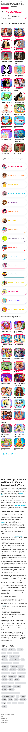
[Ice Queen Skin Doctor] (6, 428)
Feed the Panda (5, 75)
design (17, 693)
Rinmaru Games (13, 265)
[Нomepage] (14, 12)
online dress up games (17, 666)
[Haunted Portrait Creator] (19, 56)
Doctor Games (12, 247)
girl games (12, 649)
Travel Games (12, 256)
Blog (2, 716)
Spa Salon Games (13, 274)
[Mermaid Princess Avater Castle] (19, 428)
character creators (15, 490)
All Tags (4, 706)
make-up (4, 659)
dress (9, 703)
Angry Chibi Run (18, 38)
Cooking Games (13, 229)
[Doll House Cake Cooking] (6, 442)
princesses (21, 676)
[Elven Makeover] (19, 147)
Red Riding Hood (18, 50)
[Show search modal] (3, 12)
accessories (21, 669)
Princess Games (13, 184)
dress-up (20, 649)
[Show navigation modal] (25, 12)
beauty (17, 679)
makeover (4, 669)
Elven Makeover (18, 153)
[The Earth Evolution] (6, 96)
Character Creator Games (16, 193)
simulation (13, 669)
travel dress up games (20, 505)
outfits (4, 676)
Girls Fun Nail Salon (6, 139)
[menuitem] (3, 12)
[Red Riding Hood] (19, 44)
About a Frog (4, 372)
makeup (16, 663)
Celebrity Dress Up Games (16, 283)
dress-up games (14, 659)
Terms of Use (4, 720)
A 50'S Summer (5, 114)
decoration (5, 666)
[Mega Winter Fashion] (6, 56)
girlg (3, 703)
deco (11, 679)
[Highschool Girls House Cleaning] (19, 69)
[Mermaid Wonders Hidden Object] (19, 134)
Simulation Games (14, 300)
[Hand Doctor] (19, 415)
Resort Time (4, 50)
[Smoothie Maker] (6, 378)
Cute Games (12, 220)
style (13, 673)
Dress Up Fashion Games (16, 175)
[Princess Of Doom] (19, 96)
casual (11, 683)
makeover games (6, 663)
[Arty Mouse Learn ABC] (19, 120)
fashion (4, 649)
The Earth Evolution (6, 102)
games (21, 703)
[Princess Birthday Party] (6, 352)
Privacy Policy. (14, 6)
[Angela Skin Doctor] (19, 352)
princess (16, 653)
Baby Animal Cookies (19, 114)
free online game (14, 656)
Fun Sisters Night (5, 397)
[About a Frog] (6, 366)
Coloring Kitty (17, 409)
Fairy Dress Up (5, 153)
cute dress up (21, 673)
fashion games (18, 536)
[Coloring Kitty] (19, 403)
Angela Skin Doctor (19, 358)
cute (3, 653)
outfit (14, 703)
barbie (10, 699)
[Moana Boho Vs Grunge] (19, 83)
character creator (20, 683)
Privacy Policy (4, 722)
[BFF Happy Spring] (19, 391)
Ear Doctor (17, 372)
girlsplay (11, 689)
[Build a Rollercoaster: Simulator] (6, 120)
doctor (23, 696)
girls (23, 659)
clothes (4, 683)
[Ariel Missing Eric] (6, 32)
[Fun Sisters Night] (6, 391)
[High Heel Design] (19, 339)
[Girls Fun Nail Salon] (6, 134)
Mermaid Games (13, 291)
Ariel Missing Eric (5, 38)
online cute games (7, 693)
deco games (17, 686)
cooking (4, 679)
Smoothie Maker (5, 383)
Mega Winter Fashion (6, 61)
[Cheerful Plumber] (6, 403)
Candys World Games (15, 166)
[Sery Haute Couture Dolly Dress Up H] (19, 378)
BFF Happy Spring (19, 397)
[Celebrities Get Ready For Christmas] (19, 325)
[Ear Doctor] (19, 366)
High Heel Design (18, 344)
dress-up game (6, 686)
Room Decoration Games (16, 238)
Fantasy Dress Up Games (16, 309)
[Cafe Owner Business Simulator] (6, 415)
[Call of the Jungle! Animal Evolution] (6, 83)
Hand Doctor (17, 421)
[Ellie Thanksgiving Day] (19, 442)
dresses (4, 689)
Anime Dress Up (13, 202)
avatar (4, 605)
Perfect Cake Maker (6, 331)
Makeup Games (13, 211)
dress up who (12, 676)
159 (12, 453)
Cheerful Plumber (6, 409)
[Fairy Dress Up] (6, 147)
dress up (4, 656)
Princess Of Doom (19, 102)
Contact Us (4, 718)
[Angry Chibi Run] (19, 32)
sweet (9, 653)
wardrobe (22, 699)
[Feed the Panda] (6, 69)
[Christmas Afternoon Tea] (6, 339)
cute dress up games (8, 696)
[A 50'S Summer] (6, 108)
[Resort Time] (6, 44)
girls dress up (5, 673)
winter (4, 699)
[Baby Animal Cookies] (19, 108)
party (16, 699)
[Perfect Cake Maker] (6, 325)
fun (17, 696)
